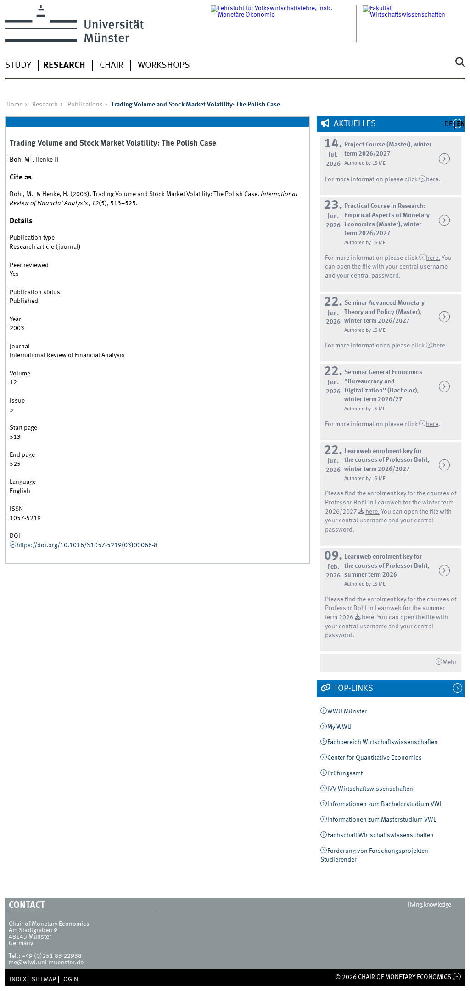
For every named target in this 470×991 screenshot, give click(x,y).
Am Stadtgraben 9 (33, 930)
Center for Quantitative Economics (374, 758)
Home (14, 104)
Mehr (449, 662)
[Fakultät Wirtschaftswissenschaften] (414, 23)
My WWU (339, 727)
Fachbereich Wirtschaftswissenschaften (382, 742)
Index (18, 979)
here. (440, 345)
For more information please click (372, 179)
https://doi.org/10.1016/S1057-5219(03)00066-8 (87, 545)
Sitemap (44, 979)
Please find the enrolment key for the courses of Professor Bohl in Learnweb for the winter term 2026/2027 (390, 502)
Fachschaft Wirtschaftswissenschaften (380, 835)
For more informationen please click (375, 345)
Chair (111, 65)
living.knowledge (429, 904)
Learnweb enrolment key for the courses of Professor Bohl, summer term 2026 (386, 566)
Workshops (164, 65)
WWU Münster (347, 711)
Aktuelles (354, 124)
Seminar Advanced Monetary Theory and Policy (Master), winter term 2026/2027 (384, 312)
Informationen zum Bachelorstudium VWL (384, 804)
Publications (85, 104)
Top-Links (352, 688)
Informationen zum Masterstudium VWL (381, 820)
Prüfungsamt (345, 773)
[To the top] (457, 977)
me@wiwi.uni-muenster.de (46, 962)
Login (69, 979)
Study (18, 65)
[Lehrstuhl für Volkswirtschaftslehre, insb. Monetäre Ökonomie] (287, 23)
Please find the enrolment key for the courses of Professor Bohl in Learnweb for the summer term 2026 (390, 608)
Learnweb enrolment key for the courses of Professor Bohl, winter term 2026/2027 (386, 460)
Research (64, 65)
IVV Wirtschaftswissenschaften (370, 789)
